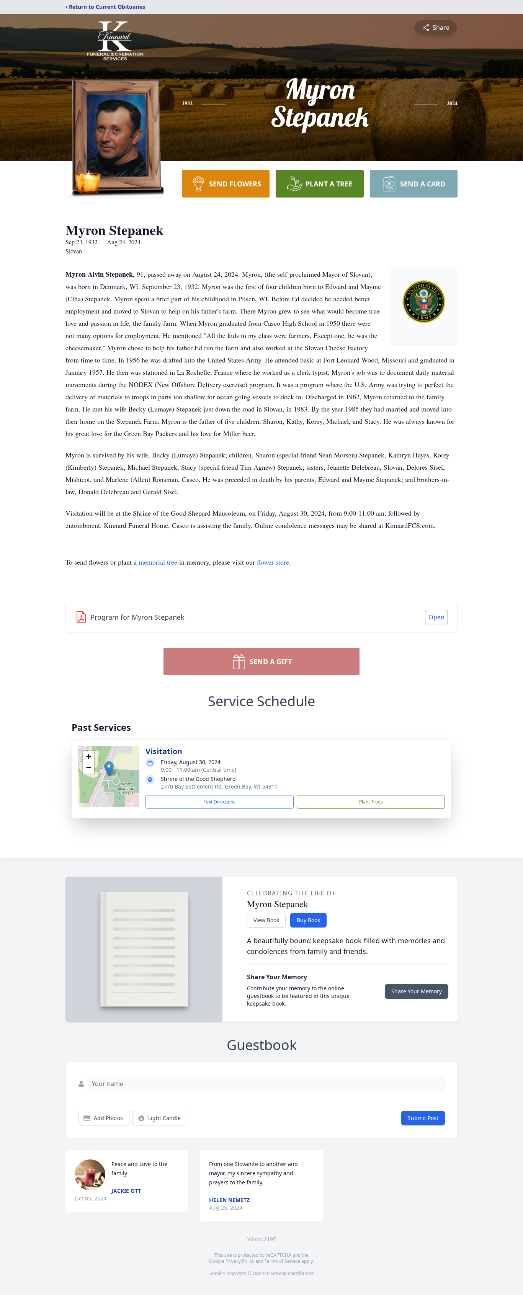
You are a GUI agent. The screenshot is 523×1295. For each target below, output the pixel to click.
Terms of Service (282, 1261)
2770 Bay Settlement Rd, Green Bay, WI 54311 (219, 786)
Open (436, 617)
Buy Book (308, 920)
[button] (109, 769)
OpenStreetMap (270, 1273)
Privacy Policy (240, 1261)
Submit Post (423, 1118)
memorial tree (158, 562)
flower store (273, 562)
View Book (266, 920)
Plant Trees (371, 802)
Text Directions (219, 802)
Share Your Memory (416, 991)
